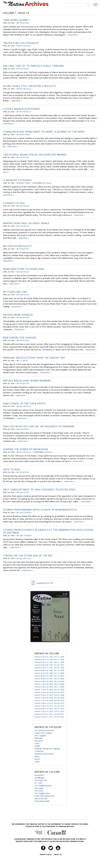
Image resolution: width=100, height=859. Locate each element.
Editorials (47, 183)
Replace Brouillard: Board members (27, 380)
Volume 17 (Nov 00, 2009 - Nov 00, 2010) (49, 700)
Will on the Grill (41, 798)
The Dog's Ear (40, 780)
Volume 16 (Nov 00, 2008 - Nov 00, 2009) (49, 698)
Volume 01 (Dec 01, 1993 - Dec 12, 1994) (49, 657)
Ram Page (39, 788)
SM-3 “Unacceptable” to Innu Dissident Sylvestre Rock (39, 489)
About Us (58, 854)
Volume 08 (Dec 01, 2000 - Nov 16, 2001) (49, 676)
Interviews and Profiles (44, 754)
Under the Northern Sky (44, 796)
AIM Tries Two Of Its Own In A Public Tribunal (33, 65)
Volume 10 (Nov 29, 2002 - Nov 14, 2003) (49, 681)
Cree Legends (40, 735)
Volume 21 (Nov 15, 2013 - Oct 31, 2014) (49, 711)
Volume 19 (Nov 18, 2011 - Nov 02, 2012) (49, 706)
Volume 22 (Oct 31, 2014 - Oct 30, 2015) (49, 714)
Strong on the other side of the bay (28, 555)
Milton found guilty (17, 246)
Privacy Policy (46, 854)
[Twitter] (50, 849)
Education (39, 741)
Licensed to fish (14, 203)
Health (37, 746)
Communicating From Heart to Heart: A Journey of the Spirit (44, 131)
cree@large (39, 777)
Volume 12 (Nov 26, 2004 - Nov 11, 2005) (49, 687)
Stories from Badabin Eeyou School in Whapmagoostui (40, 509)
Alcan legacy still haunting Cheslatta (29, 85)
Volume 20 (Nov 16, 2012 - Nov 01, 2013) (49, 709)
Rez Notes (39, 790)
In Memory (39, 751)
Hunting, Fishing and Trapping (47, 748)
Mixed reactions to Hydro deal (24, 268)
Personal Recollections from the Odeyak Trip (34, 357)
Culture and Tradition (43, 733)
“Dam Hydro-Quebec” (16, 20)
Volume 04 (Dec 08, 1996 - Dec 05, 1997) (49, 665)
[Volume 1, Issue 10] (50, 646)
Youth (37, 761)
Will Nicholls (25, 46)
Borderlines (39, 775)
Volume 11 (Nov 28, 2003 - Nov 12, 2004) (49, 684)
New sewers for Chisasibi (19, 337)
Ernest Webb (24, 134)
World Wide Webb (42, 801)
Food (37, 743)
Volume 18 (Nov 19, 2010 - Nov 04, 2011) (49, 703)
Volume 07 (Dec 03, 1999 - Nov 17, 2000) (49, 673)
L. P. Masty (23, 361)
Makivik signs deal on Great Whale (26, 223)
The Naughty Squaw (43, 785)
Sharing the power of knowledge (25, 449)
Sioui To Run (11, 469)
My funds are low (15, 291)
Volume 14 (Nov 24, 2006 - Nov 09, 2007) (49, 692)
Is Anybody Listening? (17, 180)
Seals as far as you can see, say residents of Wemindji (38, 426)
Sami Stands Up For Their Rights (24, 403)
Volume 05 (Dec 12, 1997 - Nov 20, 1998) (49, 668)
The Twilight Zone (42, 793)
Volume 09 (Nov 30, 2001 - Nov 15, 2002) (49, 679)
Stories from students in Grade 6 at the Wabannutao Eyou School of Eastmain (48, 531)
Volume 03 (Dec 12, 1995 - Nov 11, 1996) (49, 662)
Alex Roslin (24, 69)
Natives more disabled (18, 314)
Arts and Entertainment (44, 730)
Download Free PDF (45, 583)
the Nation (24, 23)
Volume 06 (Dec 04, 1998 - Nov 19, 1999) (49, 670)
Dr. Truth (38, 783)
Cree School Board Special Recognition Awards (35, 154)
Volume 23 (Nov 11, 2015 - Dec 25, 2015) (49, 717)
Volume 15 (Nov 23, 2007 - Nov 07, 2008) (49, 695)
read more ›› (73, 34)
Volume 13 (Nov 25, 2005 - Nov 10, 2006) (49, 689)
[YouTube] (58, 849)
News (37, 756)
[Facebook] (43, 849)
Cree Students (25, 512)
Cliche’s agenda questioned (21, 108)
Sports (37, 759)
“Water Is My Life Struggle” (21, 42)
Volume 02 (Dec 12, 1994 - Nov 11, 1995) (49, 659)
